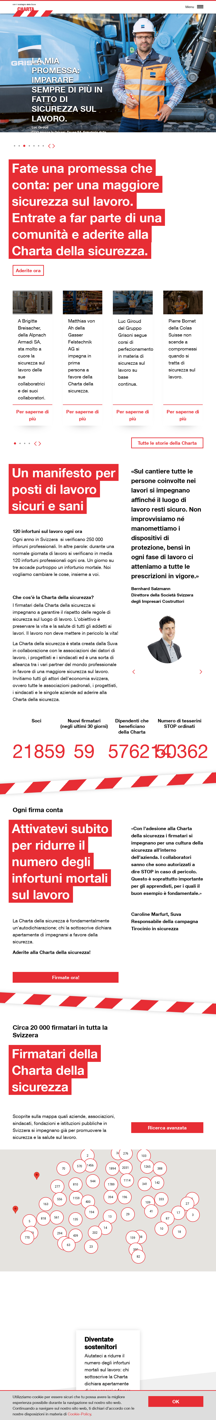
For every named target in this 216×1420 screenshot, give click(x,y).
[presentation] (49, 144)
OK (175, 1401)
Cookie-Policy (79, 1414)
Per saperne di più (32, 415)
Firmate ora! (65, 977)
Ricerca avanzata (167, 1127)
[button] (14, 146)
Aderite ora (28, 270)
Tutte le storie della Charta (167, 443)
